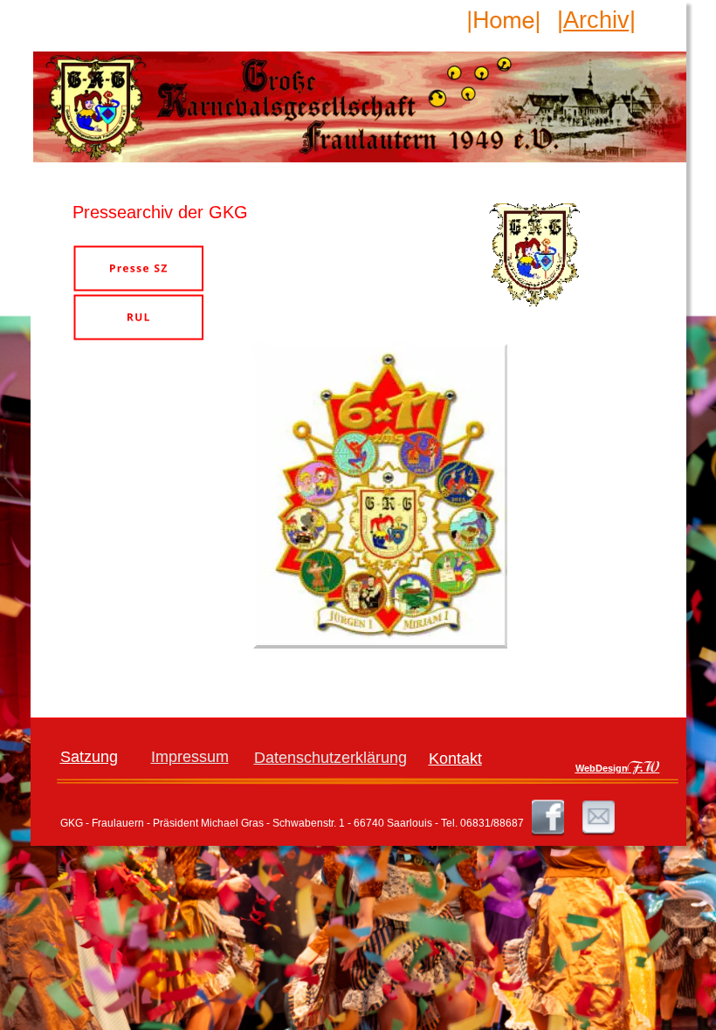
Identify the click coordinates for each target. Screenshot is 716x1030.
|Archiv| (596, 20)
